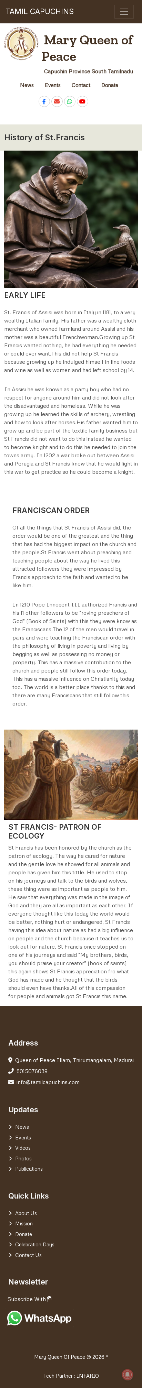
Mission (24, 1223)
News (27, 85)
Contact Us (28, 1255)
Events (53, 85)
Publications (29, 1169)
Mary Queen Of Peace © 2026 (69, 1357)
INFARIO (88, 1376)
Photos (23, 1158)
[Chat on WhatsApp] (69, 101)
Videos (23, 1148)
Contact (81, 85)
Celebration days (34, 1244)
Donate (109, 85)
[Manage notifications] (127, 1374)
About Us (26, 1213)
